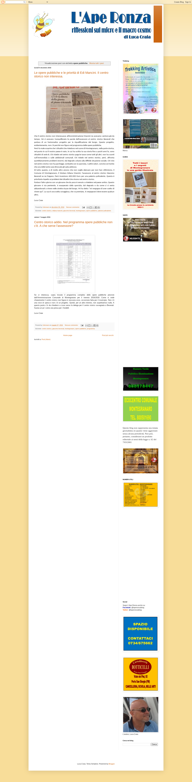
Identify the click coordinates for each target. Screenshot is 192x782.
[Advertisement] (85, 49)
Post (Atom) (46, 339)
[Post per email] (83, 207)
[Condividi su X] (93, 207)
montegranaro (80, 211)
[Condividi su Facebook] (96, 207)
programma (91, 328)
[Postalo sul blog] (90, 207)
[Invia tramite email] (88, 207)
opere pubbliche (91, 211)
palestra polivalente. (104, 211)
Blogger (112, 764)
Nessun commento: (73, 207)
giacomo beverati (69, 211)
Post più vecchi (108, 335)
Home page (67, 335)
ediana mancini (57, 211)
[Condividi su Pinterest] (98, 207)
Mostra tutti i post (96, 63)
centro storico (46, 211)
